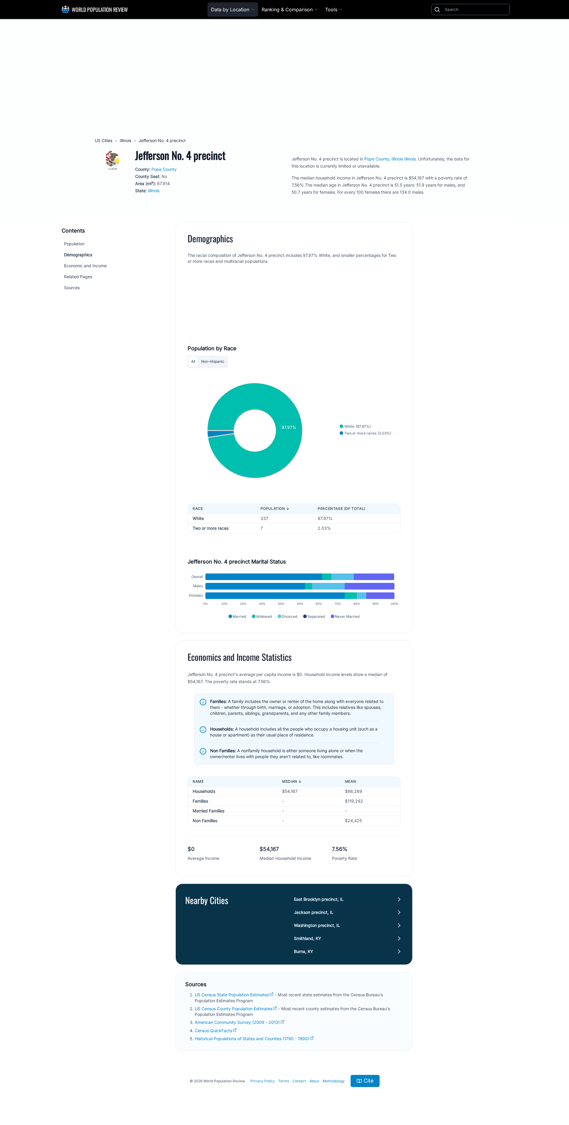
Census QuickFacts (213, 1030)
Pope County (164, 169)
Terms (283, 1081)
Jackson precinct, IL (313, 912)
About (314, 1081)
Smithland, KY (307, 938)
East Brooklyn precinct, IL (318, 899)
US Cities (103, 140)
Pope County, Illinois (383, 158)
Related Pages (78, 276)
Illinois (125, 140)
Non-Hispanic (212, 361)
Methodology (334, 1081)
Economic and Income (85, 265)
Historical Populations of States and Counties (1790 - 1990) (252, 1038)
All (193, 361)
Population (74, 243)
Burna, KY (303, 951)
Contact (299, 1081)
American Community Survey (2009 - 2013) (237, 1022)
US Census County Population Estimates (233, 1008)
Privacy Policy (262, 1081)
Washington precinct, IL (317, 925)
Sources (72, 287)
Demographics (78, 254)
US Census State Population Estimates (232, 994)
